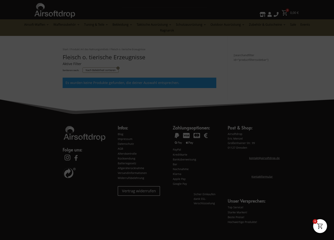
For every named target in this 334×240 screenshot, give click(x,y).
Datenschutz (32, 232)
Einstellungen (304, 222)
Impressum (47, 232)
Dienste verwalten (314, 232)
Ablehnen (253, 222)
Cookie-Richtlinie (15, 232)
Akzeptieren (203, 222)
